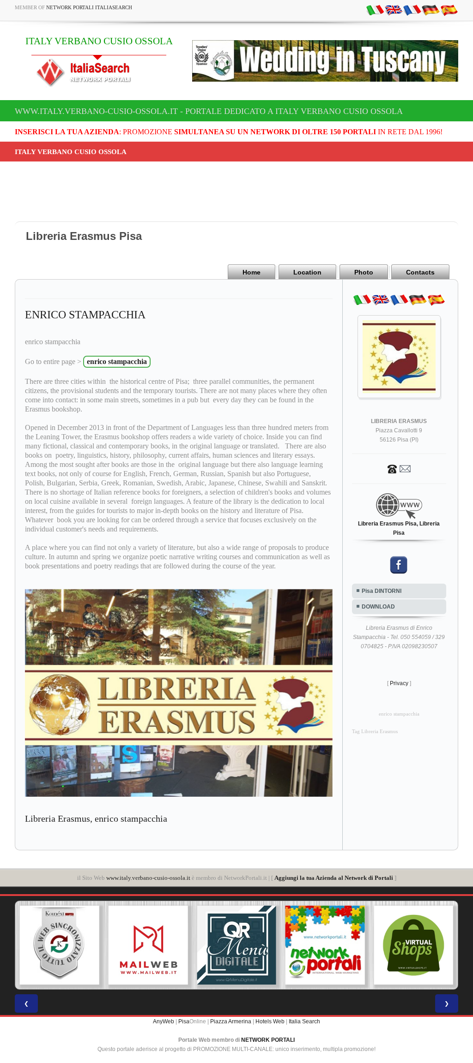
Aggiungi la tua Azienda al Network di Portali (333, 877)
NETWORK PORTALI (268, 1040)
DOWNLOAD (378, 606)
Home (252, 272)
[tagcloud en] (393, 9)
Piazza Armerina (230, 1021)
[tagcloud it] (375, 9)
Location (307, 272)
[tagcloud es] (449, 9)
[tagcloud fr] (412, 9)
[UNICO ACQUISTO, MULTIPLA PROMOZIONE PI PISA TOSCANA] (325, 945)
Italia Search (304, 1021)
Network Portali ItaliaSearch (89, 7)
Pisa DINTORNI (381, 591)
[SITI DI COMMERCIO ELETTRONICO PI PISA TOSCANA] (413, 945)
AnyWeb (163, 1021)
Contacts (420, 272)
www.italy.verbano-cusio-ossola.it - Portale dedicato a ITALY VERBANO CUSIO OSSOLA (209, 111)
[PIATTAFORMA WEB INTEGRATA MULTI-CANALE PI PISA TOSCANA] (59, 945)
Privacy (399, 683)
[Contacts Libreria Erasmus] (399, 468)
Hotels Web (270, 1021)
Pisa (183, 1021)
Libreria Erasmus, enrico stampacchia (96, 818)
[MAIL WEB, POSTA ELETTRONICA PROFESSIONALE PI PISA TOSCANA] (148, 945)
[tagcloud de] (430, 9)
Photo (363, 272)
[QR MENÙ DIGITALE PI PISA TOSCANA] (236, 945)
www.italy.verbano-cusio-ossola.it (148, 877)
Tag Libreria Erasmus (375, 731)
